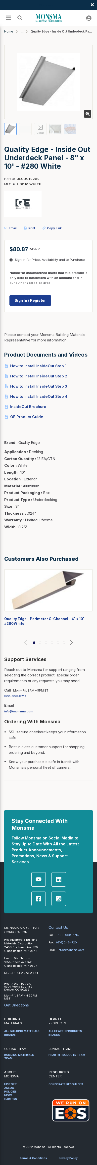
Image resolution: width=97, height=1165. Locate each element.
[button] (34, 642)
